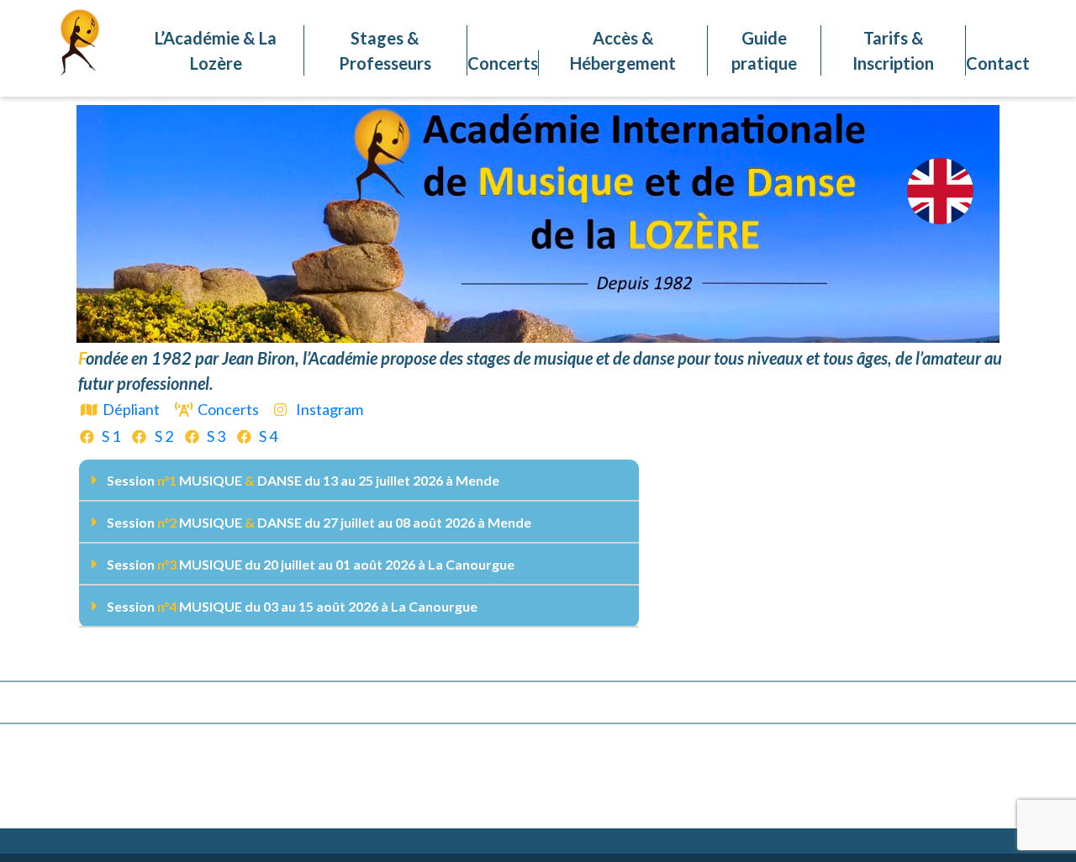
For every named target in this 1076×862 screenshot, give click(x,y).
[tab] (359, 481)
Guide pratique (764, 50)
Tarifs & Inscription (893, 50)
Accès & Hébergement (623, 50)
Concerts (502, 63)
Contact (998, 63)
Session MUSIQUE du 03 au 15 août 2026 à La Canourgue (292, 606)
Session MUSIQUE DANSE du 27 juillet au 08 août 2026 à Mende (319, 522)
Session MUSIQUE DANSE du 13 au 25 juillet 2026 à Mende (303, 480)
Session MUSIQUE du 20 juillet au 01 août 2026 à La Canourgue (310, 564)
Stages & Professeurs (385, 50)
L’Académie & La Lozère (216, 50)
